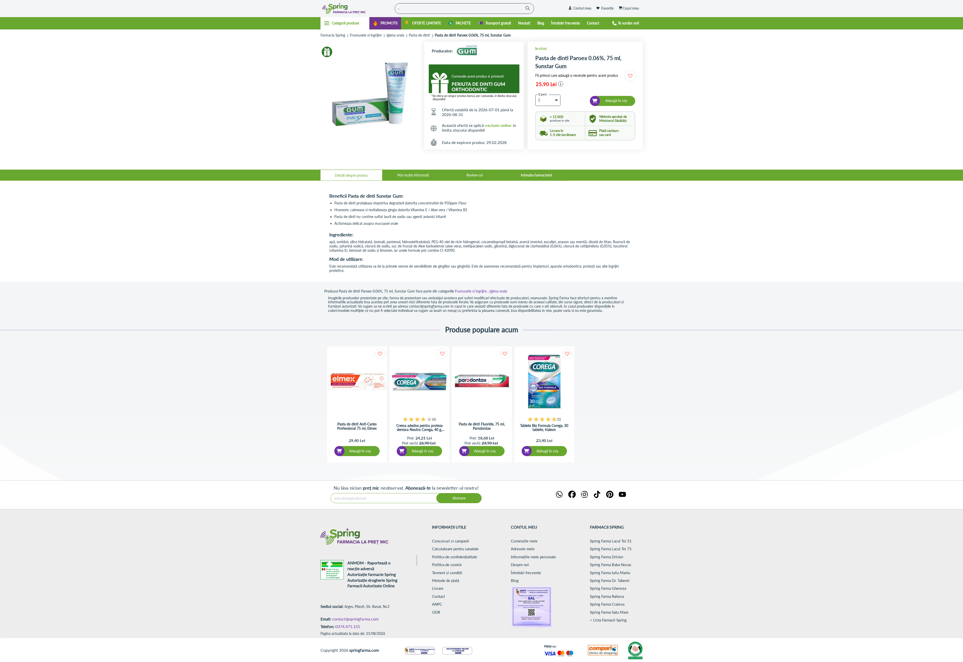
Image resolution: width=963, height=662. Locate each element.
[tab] (351, 175)
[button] (560, 83)
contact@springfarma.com (355, 618)
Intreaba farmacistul (536, 175)
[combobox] (464, 9)
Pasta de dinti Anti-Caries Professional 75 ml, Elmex (357, 426)
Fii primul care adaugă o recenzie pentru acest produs (576, 75)
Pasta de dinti (419, 35)
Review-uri (475, 175)
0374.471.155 (347, 626)
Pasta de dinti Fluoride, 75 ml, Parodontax (482, 426)
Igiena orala (395, 35)
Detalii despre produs (351, 175)
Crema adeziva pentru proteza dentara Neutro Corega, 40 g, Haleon (419, 428)
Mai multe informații (413, 175)
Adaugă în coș (360, 451)
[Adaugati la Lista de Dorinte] (380, 353)
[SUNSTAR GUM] (466, 50)
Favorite (607, 8)
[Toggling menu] (345, 23)
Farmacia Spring (332, 35)
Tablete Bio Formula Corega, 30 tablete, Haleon (544, 428)
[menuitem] (385, 23)
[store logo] (356, 9)
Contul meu (582, 8)
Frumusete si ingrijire (366, 35)
